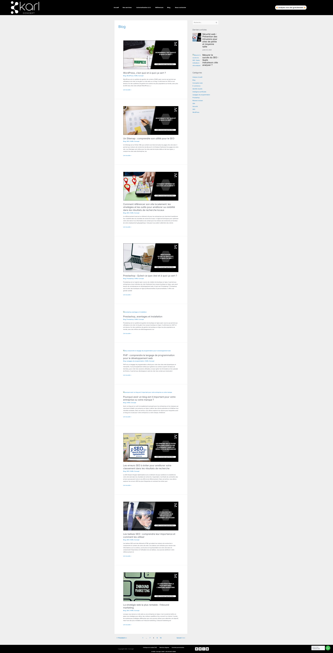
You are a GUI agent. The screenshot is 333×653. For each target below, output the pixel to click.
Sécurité (195, 106)
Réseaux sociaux (198, 100)
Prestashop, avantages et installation (142, 316)
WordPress (130, 76)
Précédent (121, 638)
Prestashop (130, 278)
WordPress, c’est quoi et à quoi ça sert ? (144, 73)
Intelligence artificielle (199, 92)
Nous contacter (180, 8)
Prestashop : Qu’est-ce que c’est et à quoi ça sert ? (150, 275)
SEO (128, 141)
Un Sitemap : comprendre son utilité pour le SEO (148, 138)
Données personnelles (178, 647)
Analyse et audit (197, 77)
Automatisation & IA (143, 8)
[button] (127, 8)
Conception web (198, 83)
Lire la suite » (127, 90)
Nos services (127, 8)
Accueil (116, 8)
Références (159, 8)
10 (160, 638)
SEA (194, 103)
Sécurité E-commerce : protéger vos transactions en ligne (210, 59)
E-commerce (196, 86)
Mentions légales (164, 647)
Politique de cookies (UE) (150, 647)
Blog (168, 8)
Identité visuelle (197, 89)
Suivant (180, 638)
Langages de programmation (135, 361)
